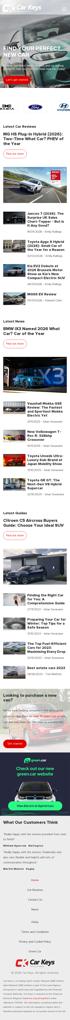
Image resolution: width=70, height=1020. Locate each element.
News (35, 909)
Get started (15, 743)
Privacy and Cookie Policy (35, 941)
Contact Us (35, 900)
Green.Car (35, 951)
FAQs (35, 922)
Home (35, 880)
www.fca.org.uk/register (36, 998)
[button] (64, 9)
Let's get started (17, 80)
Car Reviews (35, 890)
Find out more (15, 154)
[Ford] (35, 107)
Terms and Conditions (35, 932)
